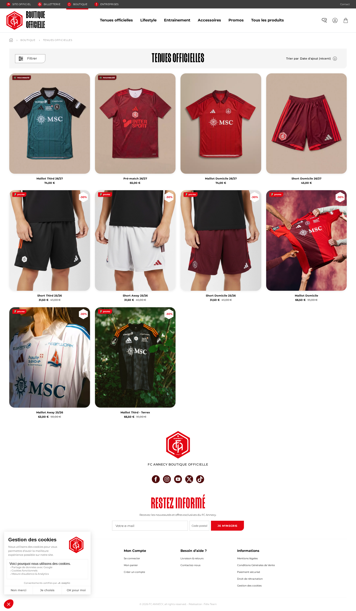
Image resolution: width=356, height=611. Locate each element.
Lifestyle (148, 20)
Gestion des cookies (249, 585)
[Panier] (346, 20)
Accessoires (209, 20)
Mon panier (131, 565)
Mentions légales (247, 558)
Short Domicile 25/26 (221, 295)
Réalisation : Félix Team (203, 604)
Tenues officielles (116, 20)
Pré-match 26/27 (135, 178)
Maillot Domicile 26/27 (221, 178)
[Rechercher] (324, 20)
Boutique (80, 4)
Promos (236, 20)
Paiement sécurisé (248, 571)
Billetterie (52, 4)
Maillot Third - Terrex (135, 412)
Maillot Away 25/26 (49, 412)
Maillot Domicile (306, 295)
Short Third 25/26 (49, 295)
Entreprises (109, 4)
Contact (345, 4)
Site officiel (21, 4)
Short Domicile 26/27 (306, 178)
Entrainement (177, 20)
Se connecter (132, 558)
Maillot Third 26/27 (49, 178)
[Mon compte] (335, 20)
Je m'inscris (227, 525)
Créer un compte (134, 571)
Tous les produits (267, 20)
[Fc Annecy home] (178, 445)
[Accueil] (11, 40)
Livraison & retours (192, 558)
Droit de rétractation (250, 578)
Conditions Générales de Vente (256, 565)
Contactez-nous (190, 565)
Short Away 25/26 (135, 295)
